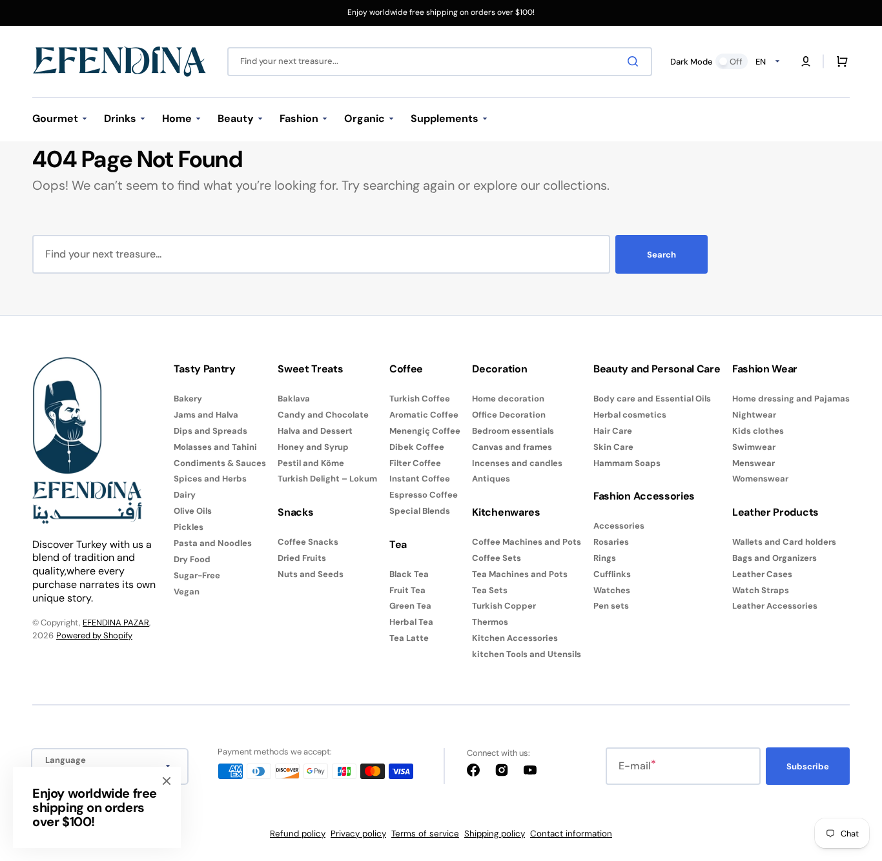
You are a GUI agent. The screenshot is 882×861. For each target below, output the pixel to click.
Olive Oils (193, 510)
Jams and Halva (206, 414)
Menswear (753, 463)
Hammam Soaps (627, 463)
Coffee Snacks (308, 542)
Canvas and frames (512, 446)
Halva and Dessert (315, 430)
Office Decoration (509, 414)
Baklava (294, 399)
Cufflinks (612, 574)
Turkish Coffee (419, 399)
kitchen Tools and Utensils (526, 654)
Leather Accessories (774, 605)
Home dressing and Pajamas (791, 399)
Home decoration (508, 399)
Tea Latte (409, 638)
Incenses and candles (517, 463)
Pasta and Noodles (213, 543)
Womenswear (760, 478)
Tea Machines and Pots (520, 574)
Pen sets (611, 605)
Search (661, 254)
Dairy (185, 494)
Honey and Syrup (313, 446)
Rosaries (611, 541)
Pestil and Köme (311, 463)
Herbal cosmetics (629, 414)
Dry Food (192, 559)
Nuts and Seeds (311, 574)
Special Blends (419, 510)
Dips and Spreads (210, 430)
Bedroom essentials (513, 430)
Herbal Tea (411, 621)
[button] (806, 61)
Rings (604, 557)
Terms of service (425, 833)
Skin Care (613, 446)
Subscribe (807, 766)
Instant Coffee (419, 478)
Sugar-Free (197, 575)
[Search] (635, 61)
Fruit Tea (407, 590)
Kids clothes (758, 430)
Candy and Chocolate (323, 414)
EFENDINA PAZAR (116, 622)
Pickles (188, 527)
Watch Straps (760, 590)
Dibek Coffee (416, 446)
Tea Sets (490, 590)
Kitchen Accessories (515, 638)
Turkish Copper (504, 605)
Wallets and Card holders (784, 542)
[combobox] (439, 61)
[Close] (166, 780)
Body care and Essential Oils (652, 399)
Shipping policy (494, 833)
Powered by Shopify (94, 635)
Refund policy (297, 833)
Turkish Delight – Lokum (327, 478)
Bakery (188, 399)
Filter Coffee (415, 463)
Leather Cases (762, 574)
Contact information (571, 833)
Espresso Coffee (423, 494)
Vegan (187, 591)
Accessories (618, 526)
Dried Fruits (302, 557)
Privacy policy (358, 833)
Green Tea (410, 605)
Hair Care (612, 430)
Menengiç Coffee (424, 430)
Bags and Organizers (774, 557)
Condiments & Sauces (220, 463)
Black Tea (409, 574)
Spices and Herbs (210, 478)
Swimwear (753, 446)
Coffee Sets (496, 557)
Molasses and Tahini (215, 446)
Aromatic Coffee (423, 414)
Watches (611, 590)
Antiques (491, 478)
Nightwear (754, 414)
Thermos (490, 621)
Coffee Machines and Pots (526, 542)
